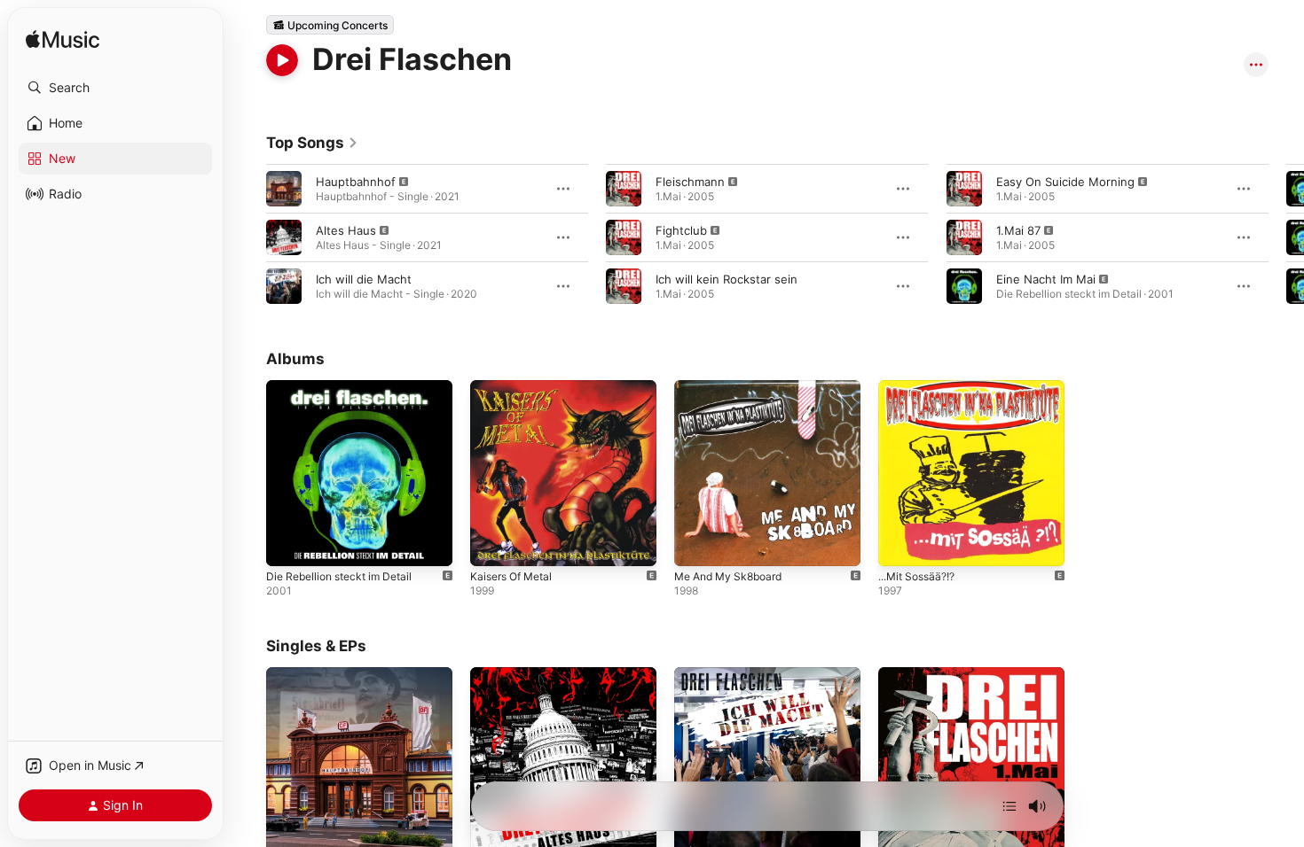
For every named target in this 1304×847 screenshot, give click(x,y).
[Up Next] (1009, 806)
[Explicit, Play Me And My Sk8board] (696, 544)
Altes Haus (346, 230)
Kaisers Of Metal (516, 387)
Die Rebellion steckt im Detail (346, 387)
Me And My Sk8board (734, 387)
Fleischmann (690, 182)
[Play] (282, 60)
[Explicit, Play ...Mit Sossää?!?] (900, 544)
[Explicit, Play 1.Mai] (900, 831)
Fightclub (681, 230)
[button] (115, 88)
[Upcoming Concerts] (330, 25)
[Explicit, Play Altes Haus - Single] (492, 831)
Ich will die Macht (364, 279)
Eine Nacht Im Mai (1046, 279)
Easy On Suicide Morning (1065, 182)
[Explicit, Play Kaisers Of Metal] (492, 544)
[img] (62, 40)
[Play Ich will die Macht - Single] (696, 831)
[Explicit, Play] (284, 188)
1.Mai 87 (1018, 230)
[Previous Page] (248, 237)
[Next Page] (1286, 237)
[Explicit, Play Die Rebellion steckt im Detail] (288, 544)
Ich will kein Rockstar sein (726, 279)
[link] (312, 142)
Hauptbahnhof (356, 182)
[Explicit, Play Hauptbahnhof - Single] (288, 831)
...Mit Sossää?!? (921, 387)
